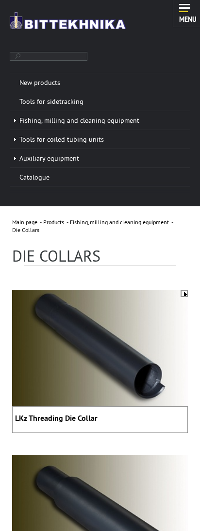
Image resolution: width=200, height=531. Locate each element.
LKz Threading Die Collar (56, 418)
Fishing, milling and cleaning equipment (119, 222)
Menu (188, 19)
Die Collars (25, 229)
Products (53, 222)
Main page (24, 222)
